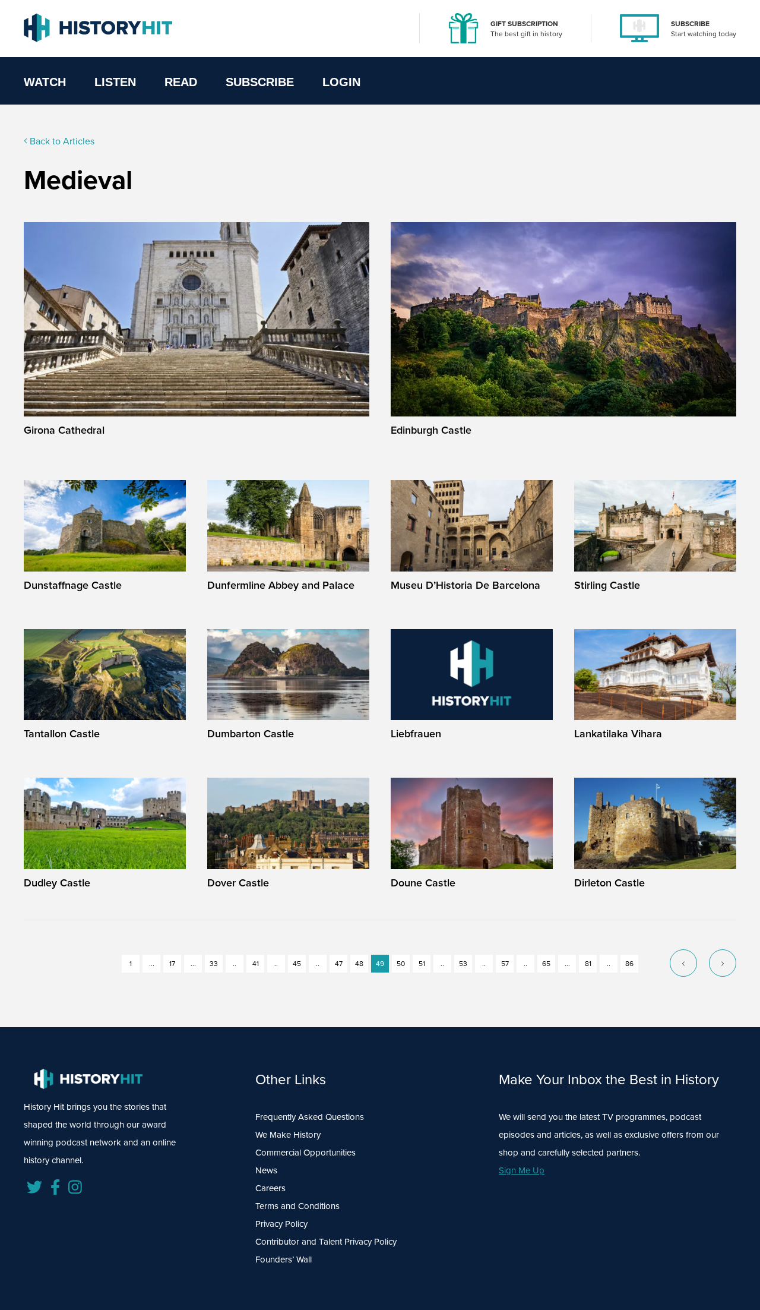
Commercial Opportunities (305, 1152)
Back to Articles (60, 141)
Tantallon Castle (62, 733)
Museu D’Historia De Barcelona (465, 585)
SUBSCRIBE (690, 23)
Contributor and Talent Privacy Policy (326, 1241)
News (266, 1170)
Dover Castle (238, 883)
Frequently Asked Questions (309, 1116)
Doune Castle (423, 883)
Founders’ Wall (283, 1259)
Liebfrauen (416, 733)
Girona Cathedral (64, 430)
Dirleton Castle (609, 883)
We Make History (288, 1134)
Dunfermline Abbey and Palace (280, 585)
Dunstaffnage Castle (73, 585)
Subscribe (260, 82)
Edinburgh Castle (431, 430)
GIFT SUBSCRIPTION (524, 23)
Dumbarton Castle (250, 733)
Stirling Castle (607, 585)
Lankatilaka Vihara (618, 733)
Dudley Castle (57, 883)
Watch (45, 82)
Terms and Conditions (297, 1206)
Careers (270, 1188)
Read (180, 82)
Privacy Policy (281, 1223)
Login (341, 82)
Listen (115, 82)
